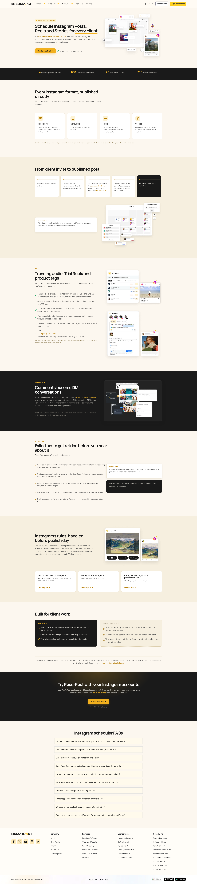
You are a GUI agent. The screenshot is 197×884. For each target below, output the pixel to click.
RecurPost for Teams (89, 838)
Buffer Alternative (124, 842)
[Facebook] (13, 841)
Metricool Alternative (125, 857)
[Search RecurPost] (145, 4)
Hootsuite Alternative (125, 838)
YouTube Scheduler (160, 865)
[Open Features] (45, 4)
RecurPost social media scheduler (52, 36)
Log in (150, 4)
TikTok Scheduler (159, 861)
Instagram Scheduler (160, 842)
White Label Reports (89, 842)
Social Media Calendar (90, 850)
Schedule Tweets (159, 846)
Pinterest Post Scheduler (162, 857)
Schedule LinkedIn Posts (162, 850)
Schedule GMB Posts (160, 854)
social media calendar (98, 186)
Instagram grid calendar (47, 333)
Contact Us (55, 850)
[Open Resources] (72, 4)
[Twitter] (19, 841)
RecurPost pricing (99, 692)
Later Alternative (124, 854)
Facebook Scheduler (160, 838)
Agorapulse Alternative (126, 846)
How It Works (55, 842)
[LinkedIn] (38, 841)
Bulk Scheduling (88, 846)
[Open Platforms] (58, 4)
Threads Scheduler (160, 869)
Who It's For (55, 846)
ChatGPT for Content (89, 854)
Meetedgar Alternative (126, 850)
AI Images (85, 857)
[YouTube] (25, 841)
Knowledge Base (56, 854)
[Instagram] (32, 841)
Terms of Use (93, 879)
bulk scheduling (100, 190)
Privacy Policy (104, 879)
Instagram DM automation (86, 397)
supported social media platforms (111, 663)
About (53, 838)
